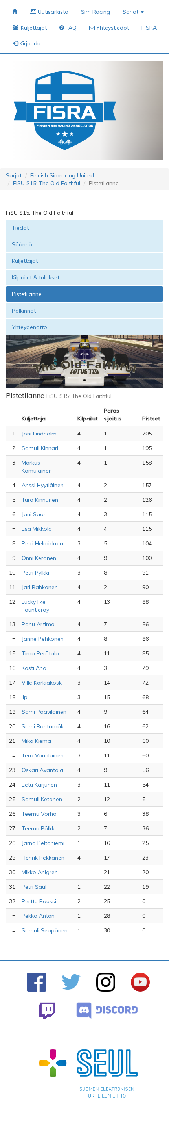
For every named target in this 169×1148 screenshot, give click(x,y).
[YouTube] (140, 982)
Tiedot (20, 227)
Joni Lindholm (39, 433)
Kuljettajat (25, 260)
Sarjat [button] (131, 11)
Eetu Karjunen (39, 784)
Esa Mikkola (37, 528)
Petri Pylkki (35, 572)
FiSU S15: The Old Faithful (46, 183)
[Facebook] (36, 982)
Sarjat (14, 175)
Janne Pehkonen (43, 638)
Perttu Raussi (39, 901)
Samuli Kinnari (40, 448)
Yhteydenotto (29, 327)
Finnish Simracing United (62, 175)
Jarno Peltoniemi (43, 843)
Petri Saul (34, 886)
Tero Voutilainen (43, 755)
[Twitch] (47, 1010)
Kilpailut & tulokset (35, 277)
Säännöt (23, 244)
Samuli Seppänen (45, 930)
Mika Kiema (36, 740)
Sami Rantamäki (43, 726)
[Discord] (107, 1010)
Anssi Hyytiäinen (43, 485)
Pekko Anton (38, 915)
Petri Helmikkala (42, 543)
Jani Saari (34, 514)
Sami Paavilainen (44, 711)
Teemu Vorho (39, 813)
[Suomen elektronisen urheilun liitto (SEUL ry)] (88, 1075)
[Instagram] (105, 982)
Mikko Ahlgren (40, 872)
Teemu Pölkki (39, 828)
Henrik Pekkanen (43, 857)
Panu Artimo (38, 624)
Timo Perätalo (40, 653)
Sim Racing (95, 11)
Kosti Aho (34, 668)
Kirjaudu (29, 43)
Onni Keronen (39, 558)
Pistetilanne (27, 294)
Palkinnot (24, 310)
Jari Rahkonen (40, 587)
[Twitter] (71, 982)
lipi (25, 697)
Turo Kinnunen (40, 499)
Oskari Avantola (42, 770)
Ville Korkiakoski (42, 682)
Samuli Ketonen (42, 799)
